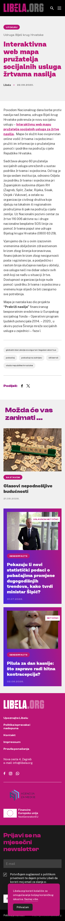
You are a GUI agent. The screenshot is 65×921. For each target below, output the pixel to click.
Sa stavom (13, 477)
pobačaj (10, 358)
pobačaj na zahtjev (31, 358)
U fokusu (11, 27)
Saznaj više (31, 899)
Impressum (11, 742)
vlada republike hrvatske (19, 365)
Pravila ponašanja (16, 748)
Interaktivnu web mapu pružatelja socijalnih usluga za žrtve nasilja (31, 129)
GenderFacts (18, 556)
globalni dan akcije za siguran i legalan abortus (31, 350)
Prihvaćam (23, 907)
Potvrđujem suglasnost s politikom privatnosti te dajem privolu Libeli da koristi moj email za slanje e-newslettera (34, 880)
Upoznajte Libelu (15, 718)
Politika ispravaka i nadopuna (16, 726)
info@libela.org (23, 763)
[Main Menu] (59, 8)
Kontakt (9, 735)
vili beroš (53, 358)
